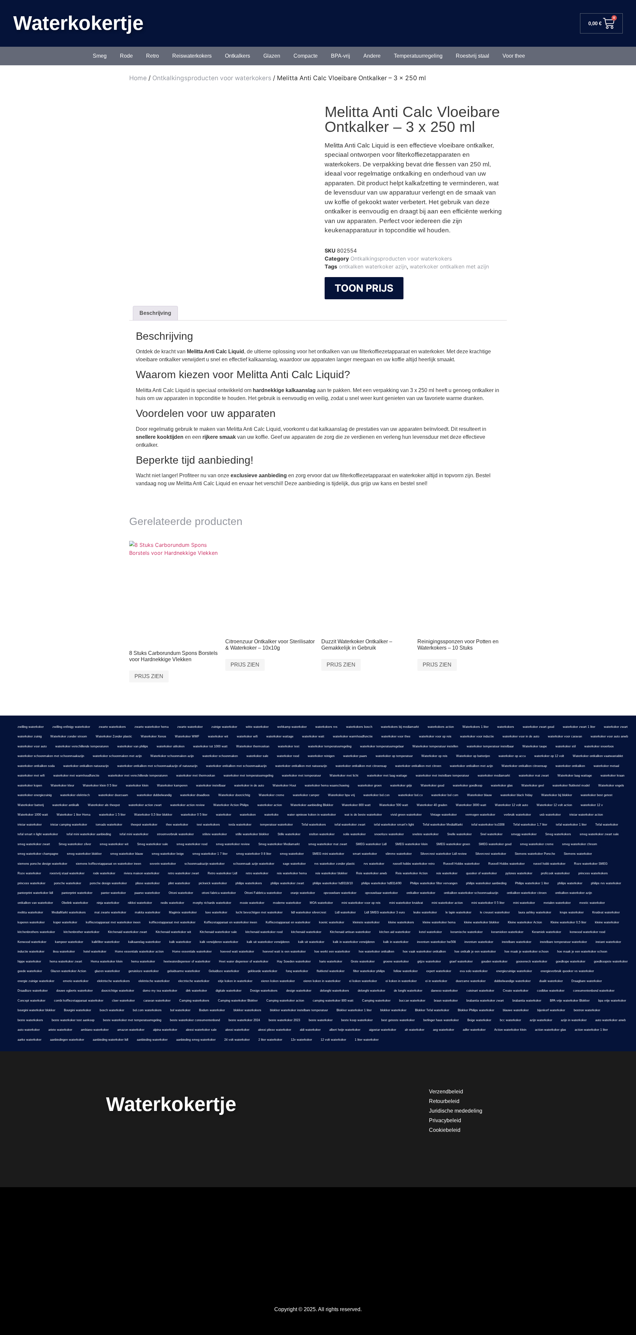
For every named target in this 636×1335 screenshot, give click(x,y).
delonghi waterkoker (371, 990)
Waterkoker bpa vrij (341, 795)
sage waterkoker (294, 863)
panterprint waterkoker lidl (35, 893)
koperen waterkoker (31, 922)
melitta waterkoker (30, 912)
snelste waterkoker (425, 834)
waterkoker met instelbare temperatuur (442, 775)
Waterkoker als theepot (104, 805)
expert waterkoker (438, 971)
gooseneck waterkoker (531, 961)
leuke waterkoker (425, 912)
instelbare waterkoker (516, 942)
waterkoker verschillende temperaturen (82, 746)
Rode (126, 56)
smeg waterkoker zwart (34, 844)
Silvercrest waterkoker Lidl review (443, 853)
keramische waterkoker (466, 932)
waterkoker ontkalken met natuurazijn (301, 766)
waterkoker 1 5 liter (112, 814)
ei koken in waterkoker (401, 981)
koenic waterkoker (331, 922)
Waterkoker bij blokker (556, 795)
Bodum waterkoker (212, 1010)
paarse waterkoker (147, 893)
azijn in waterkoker (574, 1020)
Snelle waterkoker (459, 834)
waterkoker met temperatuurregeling (248, 775)
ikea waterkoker (64, 951)
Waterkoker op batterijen (473, 756)
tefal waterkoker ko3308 (487, 824)
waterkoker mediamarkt (494, 775)
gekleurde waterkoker (262, 971)
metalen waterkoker (557, 902)
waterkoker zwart (616, 726)
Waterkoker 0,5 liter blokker (153, 814)
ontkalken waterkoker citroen (527, 893)
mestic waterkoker (592, 902)
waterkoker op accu (512, 756)
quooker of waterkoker (481, 873)
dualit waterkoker (551, 981)
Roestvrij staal (472, 56)
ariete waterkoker (60, 1029)
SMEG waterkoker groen (453, 844)
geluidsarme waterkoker (183, 971)
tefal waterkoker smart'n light (394, 824)
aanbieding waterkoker (152, 1039)
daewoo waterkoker (444, 990)
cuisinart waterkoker (480, 990)
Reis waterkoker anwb (371, 873)
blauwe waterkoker (516, 1010)
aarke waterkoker (29, 1039)
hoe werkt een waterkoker (332, 951)
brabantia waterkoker (526, 1000)
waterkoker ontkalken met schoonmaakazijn (236, 766)
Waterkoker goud (432, 785)
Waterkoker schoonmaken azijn (172, 756)
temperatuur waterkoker (276, 824)
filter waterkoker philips (369, 971)
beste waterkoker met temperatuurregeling (132, 1020)
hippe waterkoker (29, 961)
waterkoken (248, 814)
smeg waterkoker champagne (38, 853)
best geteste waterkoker (398, 1020)
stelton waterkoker (322, 834)
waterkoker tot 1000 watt (210, 746)
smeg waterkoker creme (537, 844)
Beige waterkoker (479, 1020)
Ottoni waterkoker (181, 893)
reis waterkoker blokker (331, 873)
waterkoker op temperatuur (394, 756)
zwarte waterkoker (190, 726)
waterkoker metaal (606, 766)
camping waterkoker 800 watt (333, 1000)
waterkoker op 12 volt (549, 756)
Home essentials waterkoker (192, 951)
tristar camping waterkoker (68, 824)
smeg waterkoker (292, 853)
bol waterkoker (180, 1010)
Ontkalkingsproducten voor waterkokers (211, 78)
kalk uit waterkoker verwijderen (268, 942)
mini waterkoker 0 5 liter (487, 902)
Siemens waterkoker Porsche (535, 853)
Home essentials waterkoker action (139, 951)
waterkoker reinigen (321, 756)
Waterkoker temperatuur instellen (435, 746)
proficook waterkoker (555, 873)
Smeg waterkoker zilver (75, 844)
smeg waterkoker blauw (126, 853)
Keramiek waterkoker (546, 932)
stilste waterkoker (214, 834)
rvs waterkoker (374, 863)
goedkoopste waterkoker (611, 961)
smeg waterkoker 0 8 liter (253, 853)
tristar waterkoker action (586, 814)
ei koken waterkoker (363, 981)
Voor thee (514, 56)
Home (138, 78)
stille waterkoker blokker (252, 834)
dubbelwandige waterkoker (512, 981)
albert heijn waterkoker (344, 1029)
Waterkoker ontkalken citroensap (524, 766)
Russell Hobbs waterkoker (461, 863)
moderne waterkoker (287, 902)
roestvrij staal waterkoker (67, 873)
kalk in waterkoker (395, 942)
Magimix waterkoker (183, 912)
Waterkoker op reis (434, 756)
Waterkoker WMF (187, 736)
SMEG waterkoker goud (495, 844)
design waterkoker (298, 990)
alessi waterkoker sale (201, 1029)
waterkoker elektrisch (75, 795)
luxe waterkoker (216, 912)
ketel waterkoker (430, 932)
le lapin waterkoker (458, 912)
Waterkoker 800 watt (356, 805)
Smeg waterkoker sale (152, 844)
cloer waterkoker (123, 1000)
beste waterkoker (321, 1020)
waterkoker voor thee (395, 736)
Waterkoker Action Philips (231, 805)
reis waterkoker (446, 873)
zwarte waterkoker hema (151, 726)
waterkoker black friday (517, 795)
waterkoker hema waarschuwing (327, 785)
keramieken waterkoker (507, 932)
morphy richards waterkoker (212, 902)
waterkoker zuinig (30, 736)
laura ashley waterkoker (534, 912)
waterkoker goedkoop (467, 785)
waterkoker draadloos (195, 795)
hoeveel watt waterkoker (237, 951)
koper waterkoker (65, 922)
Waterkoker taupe (534, 746)
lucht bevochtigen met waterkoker (259, 912)
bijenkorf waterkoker (551, 1010)
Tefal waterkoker (606, 824)
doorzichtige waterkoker (117, 990)
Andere (372, 56)
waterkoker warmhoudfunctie (353, 736)
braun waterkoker (446, 1000)
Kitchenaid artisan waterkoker (350, 932)
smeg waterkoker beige (168, 853)
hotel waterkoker (94, 951)
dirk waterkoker (196, 990)
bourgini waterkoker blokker (36, 1010)
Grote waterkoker (363, 961)
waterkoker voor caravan (565, 736)
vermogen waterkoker (480, 814)
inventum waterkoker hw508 (436, 942)
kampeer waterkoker (69, 942)
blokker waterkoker (393, 1010)
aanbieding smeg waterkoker (196, 1039)
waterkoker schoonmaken (220, 756)
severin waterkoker (163, 863)
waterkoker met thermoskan (195, 775)
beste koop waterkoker (357, 1020)
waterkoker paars (355, 756)
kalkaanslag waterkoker (144, 942)
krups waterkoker (572, 912)
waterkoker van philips (132, 746)
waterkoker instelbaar (211, 785)
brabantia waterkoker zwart (485, 1000)
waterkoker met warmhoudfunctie (76, 775)
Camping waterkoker (376, 1000)
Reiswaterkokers (192, 56)
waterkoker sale (257, 756)
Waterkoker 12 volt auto (511, 805)
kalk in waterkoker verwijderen (354, 942)
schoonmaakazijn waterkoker (205, 863)
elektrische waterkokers (113, 981)
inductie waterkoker (31, 951)
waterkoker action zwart (145, 805)
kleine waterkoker (607, 922)
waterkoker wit (218, 736)
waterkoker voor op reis (435, 736)
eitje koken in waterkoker (235, 981)
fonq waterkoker (297, 971)
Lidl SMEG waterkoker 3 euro (384, 912)
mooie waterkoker (252, 902)
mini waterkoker (524, 902)
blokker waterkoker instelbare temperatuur (299, 1010)
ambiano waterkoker (95, 1029)
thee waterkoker (177, 824)
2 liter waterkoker (270, 1039)
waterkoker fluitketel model (571, 785)
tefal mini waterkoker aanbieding (89, 834)
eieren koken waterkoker (278, 981)
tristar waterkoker (30, 824)
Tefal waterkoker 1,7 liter (530, 824)
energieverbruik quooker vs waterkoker (567, 971)
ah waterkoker (414, 1029)
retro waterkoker (257, 873)
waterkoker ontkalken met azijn (449, 266)
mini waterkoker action (447, 902)
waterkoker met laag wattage (387, 775)
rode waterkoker (104, 873)
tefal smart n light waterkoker (38, 834)
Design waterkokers (264, 990)
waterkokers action (441, 726)
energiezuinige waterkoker (514, 971)
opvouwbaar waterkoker (381, 893)
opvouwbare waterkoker (340, 893)
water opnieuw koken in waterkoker (311, 814)
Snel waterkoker (491, 834)
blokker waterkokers (247, 1010)
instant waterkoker (608, 942)
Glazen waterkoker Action (68, 971)
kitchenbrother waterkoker (81, 932)
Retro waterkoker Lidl (222, 873)
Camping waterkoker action (285, 1000)
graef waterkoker (461, 961)
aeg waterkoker (443, 1029)
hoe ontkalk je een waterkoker (475, 951)
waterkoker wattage (279, 736)
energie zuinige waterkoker (36, 981)
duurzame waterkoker (471, 981)
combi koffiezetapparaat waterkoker (78, 1000)
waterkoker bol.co (410, 795)
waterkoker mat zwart (534, 775)
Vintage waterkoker (443, 814)
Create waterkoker (515, 990)
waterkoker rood (288, 756)
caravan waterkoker (157, 1000)
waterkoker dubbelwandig (154, 795)
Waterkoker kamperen (172, 785)
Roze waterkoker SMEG (591, 863)
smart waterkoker (365, 853)
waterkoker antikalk (65, 805)
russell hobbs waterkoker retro (414, 863)
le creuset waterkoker (495, 912)
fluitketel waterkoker (330, 971)
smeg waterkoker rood (192, 844)
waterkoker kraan (612, 775)
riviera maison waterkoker (141, 873)
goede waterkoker (30, 971)
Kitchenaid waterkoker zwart (127, 932)
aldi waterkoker (310, 1029)
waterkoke (271, 814)
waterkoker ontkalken (570, 766)
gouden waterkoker (494, 961)
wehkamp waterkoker (292, 726)
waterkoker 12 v (592, 805)
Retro (152, 56)
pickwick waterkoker (213, 883)
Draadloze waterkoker (33, 990)
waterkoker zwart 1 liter (579, 726)
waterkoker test (288, 746)
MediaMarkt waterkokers (69, 912)
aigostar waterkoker (382, 1029)
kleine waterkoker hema (439, 922)
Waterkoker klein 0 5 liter (100, 785)
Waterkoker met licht (344, 775)
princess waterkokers (593, 873)
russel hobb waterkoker (549, 863)
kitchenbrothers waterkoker (36, 932)
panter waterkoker (113, 893)
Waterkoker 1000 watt (33, 814)
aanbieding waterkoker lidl (110, 1039)
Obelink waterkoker (75, 902)
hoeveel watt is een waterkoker (284, 951)
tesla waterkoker (240, 824)
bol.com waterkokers (147, 1010)
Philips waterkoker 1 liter (532, 883)
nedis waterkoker (172, 902)
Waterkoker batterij (31, 805)
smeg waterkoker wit (114, 844)
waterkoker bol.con (376, 795)
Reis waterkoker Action (412, 873)
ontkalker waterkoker (420, 893)
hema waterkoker (143, 961)
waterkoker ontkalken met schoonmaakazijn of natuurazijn (157, 766)
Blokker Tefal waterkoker (432, 1010)
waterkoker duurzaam (113, 795)
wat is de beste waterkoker (363, 814)
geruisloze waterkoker (144, 971)
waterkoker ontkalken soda (36, 766)
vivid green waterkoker (406, 814)
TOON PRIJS (364, 288)
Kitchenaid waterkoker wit (173, 932)
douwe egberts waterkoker (74, 990)
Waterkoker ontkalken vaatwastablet (598, 756)
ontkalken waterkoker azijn (373, 266)
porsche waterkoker (67, 883)
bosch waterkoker (112, 1010)
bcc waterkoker (510, 1020)
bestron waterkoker (587, 1010)
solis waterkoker (354, 834)
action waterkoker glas (550, 1029)
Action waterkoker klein (510, 1029)
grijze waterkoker (429, 961)
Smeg (100, 56)
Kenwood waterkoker (32, 942)
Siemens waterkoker (578, 853)
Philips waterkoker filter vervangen (433, 883)
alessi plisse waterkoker (274, 1029)
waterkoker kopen (30, 785)
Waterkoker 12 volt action (554, 805)
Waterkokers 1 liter (475, 726)
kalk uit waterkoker (311, 942)
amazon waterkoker (130, 1029)
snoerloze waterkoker (389, 834)
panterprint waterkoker (77, 893)
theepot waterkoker (144, 824)
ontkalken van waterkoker (35, 902)
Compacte (305, 56)
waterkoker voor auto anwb (609, 736)
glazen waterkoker (107, 971)
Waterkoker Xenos (153, 736)
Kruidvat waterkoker (606, 912)
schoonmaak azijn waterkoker (253, 863)
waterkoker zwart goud (538, 726)
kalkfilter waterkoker (106, 942)
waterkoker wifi (247, 736)
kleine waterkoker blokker (481, 922)
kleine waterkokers (401, 922)
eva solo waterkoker (474, 971)
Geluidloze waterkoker (224, 971)
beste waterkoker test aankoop (73, 1020)
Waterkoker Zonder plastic (114, 736)
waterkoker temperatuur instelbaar (490, 746)
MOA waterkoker (321, 902)
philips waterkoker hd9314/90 (381, 883)
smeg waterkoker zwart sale (599, 834)
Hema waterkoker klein (107, 961)
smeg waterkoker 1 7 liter (210, 853)
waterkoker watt (313, 736)
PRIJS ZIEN (148, 676)
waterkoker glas (502, 785)
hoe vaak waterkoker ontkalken (424, 951)
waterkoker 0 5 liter (194, 814)
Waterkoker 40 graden (432, 805)
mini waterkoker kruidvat (406, 902)
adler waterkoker (474, 1029)
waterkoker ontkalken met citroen (418, 766)
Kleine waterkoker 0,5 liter (568, 922)
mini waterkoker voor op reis (361, 902)
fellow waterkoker (406, 971)
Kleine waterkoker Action (525, 922)
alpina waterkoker (165, 1029)
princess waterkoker (31, 883)
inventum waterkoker (478, 942)
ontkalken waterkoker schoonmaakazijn (471, 893)
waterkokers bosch (359, 726)
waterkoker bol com (444, 795)
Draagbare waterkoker (586, 981)
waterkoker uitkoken (171, 746)
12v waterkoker (301, 1039)
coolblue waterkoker (550, 990)
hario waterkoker (330, 961)
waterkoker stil (566, 746)
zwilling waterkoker (31, 726)
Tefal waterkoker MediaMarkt (443, 824)
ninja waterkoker (108, 902)
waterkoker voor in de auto (521, 736)
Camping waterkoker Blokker (238, 1000)
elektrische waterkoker (154, 981)
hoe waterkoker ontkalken (376, 951)
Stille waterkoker (289, 834)
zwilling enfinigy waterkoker (71, 726)
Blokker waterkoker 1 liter (354, 1010)
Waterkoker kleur (62, 785)
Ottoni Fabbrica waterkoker (263, 893)
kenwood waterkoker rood (587, 932)
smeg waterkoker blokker (84, 853)
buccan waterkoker (412, 1000)
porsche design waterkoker (108, 883)
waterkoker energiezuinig (35, 795)
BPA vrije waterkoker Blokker (570, 1000)
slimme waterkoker (399, 853)
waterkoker (223, 814)
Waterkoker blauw (479, 795)
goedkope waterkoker (570, 961)
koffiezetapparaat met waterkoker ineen (113, 922)
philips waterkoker (569, 883)
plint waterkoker (179, 883)
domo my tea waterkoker (160, 990)
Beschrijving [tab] (155, 313)
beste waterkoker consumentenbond (195, 1020)
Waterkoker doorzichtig (234, 795)
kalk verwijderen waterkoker (219, 942)
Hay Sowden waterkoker (294, 961)
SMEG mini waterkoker (328, 853)
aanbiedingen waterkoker (67, 1039)
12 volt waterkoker (333, 1039)
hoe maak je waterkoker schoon (526, 951)
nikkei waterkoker (140, 902)
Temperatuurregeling (418, 56)
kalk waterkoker (180, 942)
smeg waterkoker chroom (579, 844)
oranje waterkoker (303, 893)
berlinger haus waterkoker (441, 1020)
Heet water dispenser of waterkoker (243, 961)
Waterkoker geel (532, 785)
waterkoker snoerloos (599, 746)
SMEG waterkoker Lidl (371, 844)
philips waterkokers (249, 883)
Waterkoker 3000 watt (471, 805)
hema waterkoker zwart (66, 961)
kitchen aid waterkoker (394, 932)
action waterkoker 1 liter (591, 1029)
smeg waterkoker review (233, 844)
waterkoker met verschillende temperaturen (138, 775)
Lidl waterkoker (345, 912)
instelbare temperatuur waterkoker (563, 942)
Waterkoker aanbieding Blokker (312, 805)
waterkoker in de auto (249, 785)
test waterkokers (208, 824)
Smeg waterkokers (558, 834)
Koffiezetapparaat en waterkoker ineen (230, 922)
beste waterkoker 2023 (284, 1020)
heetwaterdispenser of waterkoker (187, 961)
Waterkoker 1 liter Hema (73, 814)
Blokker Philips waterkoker (476, 1010)
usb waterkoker (550, 814)
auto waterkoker (29, 1029)
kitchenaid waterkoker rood (264, 932)
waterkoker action (269, 805)
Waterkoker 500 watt (393, 805)
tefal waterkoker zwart (350, 824)
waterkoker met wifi (31, 775)
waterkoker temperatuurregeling (329, 746)
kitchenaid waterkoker (306, 932)
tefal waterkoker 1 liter (571, 824)
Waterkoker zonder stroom (68, 736)
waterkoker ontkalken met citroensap (361, 766)
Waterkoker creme (271, 795)
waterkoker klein (137, 785)
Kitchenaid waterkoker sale (218, 932)
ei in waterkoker (436, 981)
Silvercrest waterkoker (490, 853)
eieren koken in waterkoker (322, 981)
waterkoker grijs (401, 785)
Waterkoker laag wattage (574, 775)
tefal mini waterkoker (134, 834)
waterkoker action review (187, 805)
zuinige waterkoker (224, 726)
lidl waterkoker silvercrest (308, 912)
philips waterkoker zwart (287, 883)
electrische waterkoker (193, 981)
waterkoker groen (370, 785)
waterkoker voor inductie (477, 736)
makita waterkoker (147, 912)
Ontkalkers (237, 56)
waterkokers (505, 726)
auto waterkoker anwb (610, 1020)
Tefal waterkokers (313, 824)
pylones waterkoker (518, 873)
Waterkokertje (78, 23)
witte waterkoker (257, 726)
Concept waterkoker (31, 1000)
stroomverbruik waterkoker (175, 834)
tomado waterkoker (109, 824)
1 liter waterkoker (367, 1039)
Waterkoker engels (611, 785)
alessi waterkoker (237, 1029)
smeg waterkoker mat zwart (327, 844)
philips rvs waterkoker (606, 883)
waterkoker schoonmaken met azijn (117, 756)
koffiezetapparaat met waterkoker (172, 922)
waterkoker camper (306, 795)
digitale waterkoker (228, 990)
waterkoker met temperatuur (301, 775)
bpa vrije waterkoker (612, 1000)
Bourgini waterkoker (77, 1010)
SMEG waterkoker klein (411, 844)
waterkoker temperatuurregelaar (382, 746)
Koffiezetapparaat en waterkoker (288, 922)
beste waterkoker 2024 (244, 1020)
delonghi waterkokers (334, 990)
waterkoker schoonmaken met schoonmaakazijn (51, 756)
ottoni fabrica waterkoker (219, 893)
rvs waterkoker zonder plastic (334, 863)
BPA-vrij (340, 56)
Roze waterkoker (29, 873)
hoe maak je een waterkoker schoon (582, 951)
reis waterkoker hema (292, 873)
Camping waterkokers (194, 1000)
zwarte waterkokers (112, 726)
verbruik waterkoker (517, 814)
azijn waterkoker (541, 1020)
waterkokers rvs (326, 726)
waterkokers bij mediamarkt (400, 726)
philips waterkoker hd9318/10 (333, 883)
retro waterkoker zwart (183, 873)
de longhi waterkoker (408, 990)
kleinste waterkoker (366, 922)
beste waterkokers (30, 1020)
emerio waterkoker (75, 981)
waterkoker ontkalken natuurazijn (86, 766)
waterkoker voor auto (32, 746)
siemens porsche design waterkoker (42, 863)
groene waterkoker (396, 961)
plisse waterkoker (147, 883)
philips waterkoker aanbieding (486, 883)
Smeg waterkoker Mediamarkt (279, 844)
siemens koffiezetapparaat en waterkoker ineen (108, 863)
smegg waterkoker (524, 834)
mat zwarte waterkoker (110, 912)
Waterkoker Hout (284, 785)
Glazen (271, 56)
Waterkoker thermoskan (252, 746)
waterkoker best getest (596, 795)
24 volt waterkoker (237, 1039)
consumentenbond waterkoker (593, 990)
